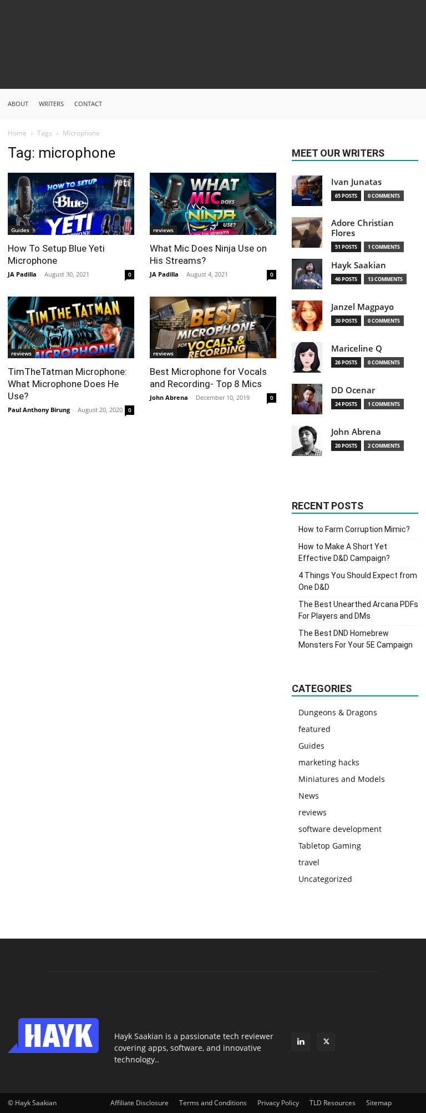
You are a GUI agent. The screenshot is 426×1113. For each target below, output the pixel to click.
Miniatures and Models (341, 779)
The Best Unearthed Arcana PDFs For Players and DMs (358, 610)
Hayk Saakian (358, 265)
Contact (88, 103)
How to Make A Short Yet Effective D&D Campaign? (344, 552)
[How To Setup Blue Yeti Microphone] (71, 204)
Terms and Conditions (213, 1102)
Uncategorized (325, 879)
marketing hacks (328, 762)
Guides (20, 230)
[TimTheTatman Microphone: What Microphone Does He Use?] (71, 328)
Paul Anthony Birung (39, 409)
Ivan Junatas (356, 182)
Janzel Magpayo (362, 307)
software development (340, 829)
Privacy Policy (278, 1102)
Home (17, 133)
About (18, 103)
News (308, 795)
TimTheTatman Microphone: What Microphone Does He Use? (67, 384)
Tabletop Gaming (329, 845)
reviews (163, 230)
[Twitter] (326, 1042)
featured (314, 729)
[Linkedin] (301, 1042)
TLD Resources (333, 1102)
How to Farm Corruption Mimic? (354, 529)
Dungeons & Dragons (337, 712)
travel (309, 862)
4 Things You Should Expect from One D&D (357, 581)
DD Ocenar (353, 390)
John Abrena (169, 397)
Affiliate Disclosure (139, 1102)
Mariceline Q (356, 348)
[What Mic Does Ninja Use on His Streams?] (213, 204)
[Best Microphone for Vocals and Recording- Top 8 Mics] (213, 328)
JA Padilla (22, 274)
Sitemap (379, 1102)
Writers (51, 103)
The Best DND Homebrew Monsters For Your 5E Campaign (355, 639)
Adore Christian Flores (362, 228)
